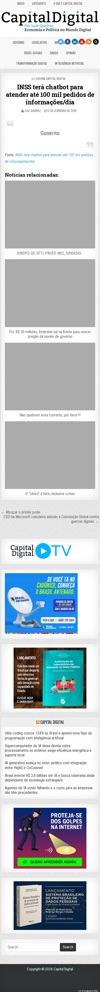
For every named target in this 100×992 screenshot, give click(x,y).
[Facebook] (68, 42)
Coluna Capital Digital (51, 78)
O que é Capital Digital (68, 3)
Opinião (71, 52)
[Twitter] (61, 42)
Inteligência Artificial (69, 63)
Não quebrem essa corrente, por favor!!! (50, 415)
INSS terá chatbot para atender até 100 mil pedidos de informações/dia (50, 94)
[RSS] (89, 42)
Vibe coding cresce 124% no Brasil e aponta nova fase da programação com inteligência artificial (48, 735)
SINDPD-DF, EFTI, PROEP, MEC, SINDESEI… (50, 253)
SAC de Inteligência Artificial (88, 991)
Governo (18, 42)
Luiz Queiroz (33, 111)
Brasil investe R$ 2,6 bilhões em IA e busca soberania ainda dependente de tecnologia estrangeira (49, 777)
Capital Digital (52, 722)
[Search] (96, 42)
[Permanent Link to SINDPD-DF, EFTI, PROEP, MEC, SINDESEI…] (50, 214)
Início (21, 3)
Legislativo (39, 42)
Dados (54, 52)
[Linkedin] (75, 42)
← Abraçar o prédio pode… (21, 512)
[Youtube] (82, 42)
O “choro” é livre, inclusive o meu (50, 493)
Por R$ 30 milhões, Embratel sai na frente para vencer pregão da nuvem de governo (50, 334)
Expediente (39, 3)
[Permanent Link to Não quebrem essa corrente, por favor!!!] (50, 377)
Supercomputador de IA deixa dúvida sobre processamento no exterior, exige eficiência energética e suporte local (48, 750)
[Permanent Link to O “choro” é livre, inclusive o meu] (50, 455)
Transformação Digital (31, 63)
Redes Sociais (33, 52)
